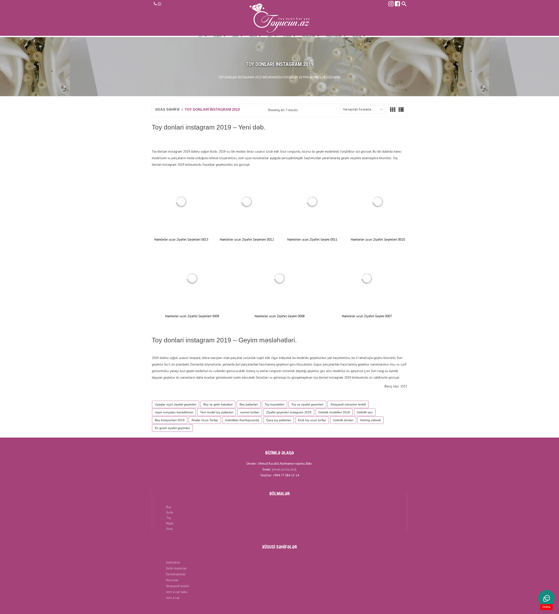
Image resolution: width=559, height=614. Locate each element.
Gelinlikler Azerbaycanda (242, 420)
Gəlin (169, 512)
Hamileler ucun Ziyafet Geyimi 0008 (280, 316)
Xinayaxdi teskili (177, 586)
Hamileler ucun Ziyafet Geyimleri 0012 (247, 239)
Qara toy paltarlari (278, 420)
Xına (169, 529)
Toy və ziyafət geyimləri (307, 404)
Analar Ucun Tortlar (205, 420)
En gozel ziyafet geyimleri (172, 428)
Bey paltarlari (249, 404)
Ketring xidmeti (370, 420)
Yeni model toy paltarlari (216, 412)
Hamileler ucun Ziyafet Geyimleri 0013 (181, 239)
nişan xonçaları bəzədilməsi (174, 412)
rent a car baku (176, 592)
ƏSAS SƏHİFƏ (167, 109)
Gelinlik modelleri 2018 (334, 412)
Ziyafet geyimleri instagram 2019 (288, 412)
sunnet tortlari (249, 412)
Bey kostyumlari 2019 (170, 420)
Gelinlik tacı (365, 412)
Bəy (168, 507)
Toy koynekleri (274, 404)
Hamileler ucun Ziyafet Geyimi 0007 (367, 316)
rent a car (173, 598)
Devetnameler (176, 574)
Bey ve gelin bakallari (218, 404)
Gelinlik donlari (343, 420)
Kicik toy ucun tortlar (312, 420)
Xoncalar (172, 580)
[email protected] (284, 469)
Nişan (170, 523)
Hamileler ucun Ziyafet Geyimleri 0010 (378, 239)
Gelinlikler (173, 562)
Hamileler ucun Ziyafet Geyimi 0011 (312, 239)
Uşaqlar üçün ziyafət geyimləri (175, 404)
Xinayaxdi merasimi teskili (348, 404)
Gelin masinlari (176, 568)
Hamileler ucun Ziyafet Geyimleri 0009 (192, 316)
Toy (168, 518)
